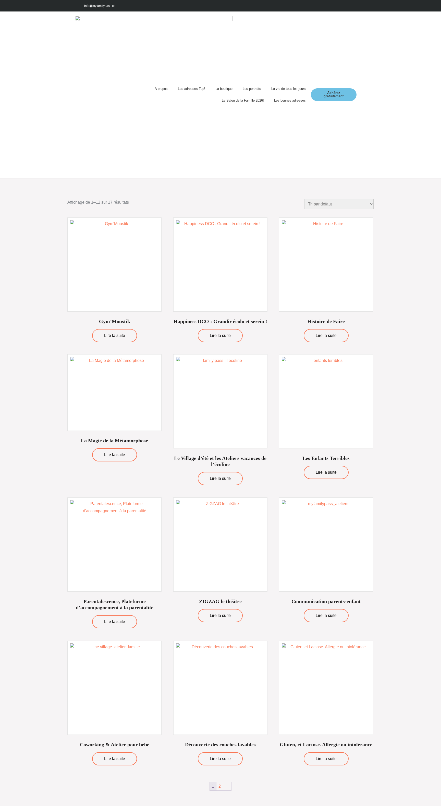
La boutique (223, 89)
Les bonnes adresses (290, 100)
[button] (361, 95)
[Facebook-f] (326, 5)
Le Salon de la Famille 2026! (243, 100)
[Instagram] (337, 5)
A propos (161, 89)
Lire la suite (114, 335)
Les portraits (252, 89)
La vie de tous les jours (288, 89)
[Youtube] (348, 5)
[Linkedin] (360, 5)
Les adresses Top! (191, 89)
